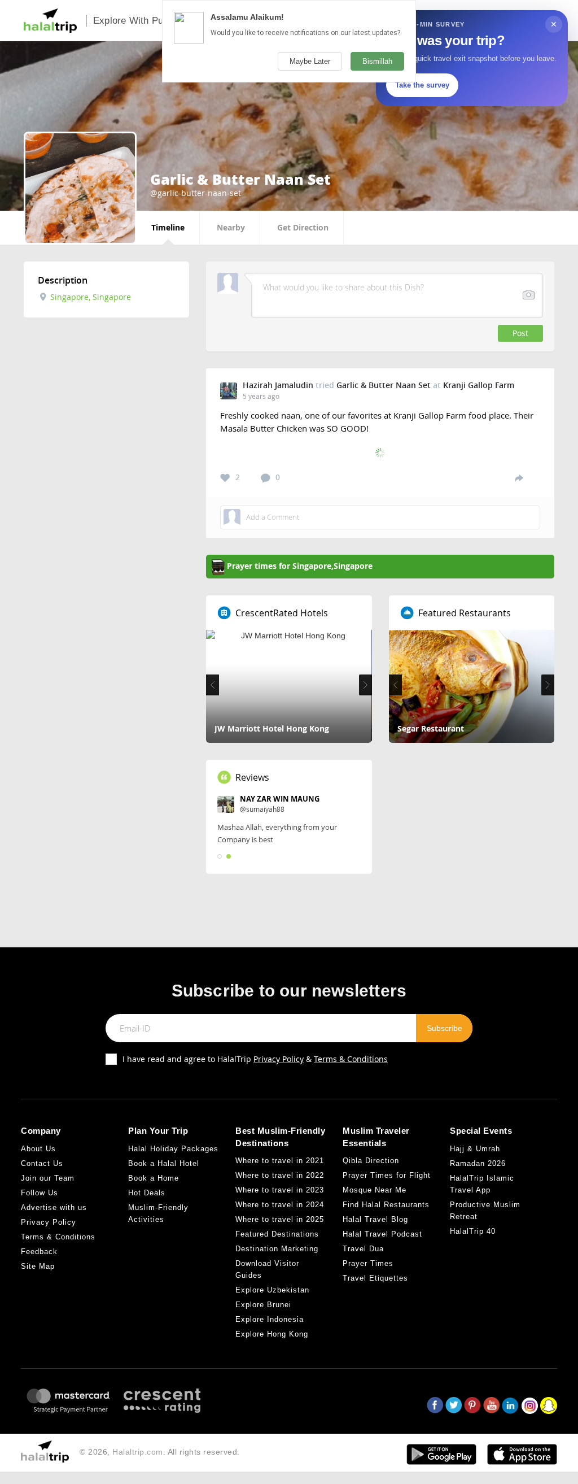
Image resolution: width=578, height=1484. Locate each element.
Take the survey (422, 85)
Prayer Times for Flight (387, 1175)
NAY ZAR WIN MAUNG (279, 799)
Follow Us (39, 1193)
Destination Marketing (276, 1248)
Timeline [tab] (168, 227)
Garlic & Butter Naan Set (383, 385)
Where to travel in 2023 (279, 1190)
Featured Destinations (277, 1234)
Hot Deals (146, 1193)
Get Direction (303, 227)
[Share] (519, 477)
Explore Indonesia (269, 1319)
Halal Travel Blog (375, 1219)
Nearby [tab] (231, 227)
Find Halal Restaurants (386, 1204)
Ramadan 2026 (478, 1163)
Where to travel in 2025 (279, 1219)
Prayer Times (368, 1263)
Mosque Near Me (374, 1190)
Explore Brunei (263, 1304)
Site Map (38, 1266)
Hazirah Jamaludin (278, 385)
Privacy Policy (278, 1059)
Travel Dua (363, 1248)
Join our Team (48, 1178)
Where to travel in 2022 (279, 1175)
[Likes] (225, 478)
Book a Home (153, 1178)
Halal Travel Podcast (382, 1234)
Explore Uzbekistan (272, 1290)
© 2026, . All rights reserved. (160, 1451)
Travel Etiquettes (375, 1278)
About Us (38, 1148)
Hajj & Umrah (475, 1148)
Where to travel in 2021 (279, 1160)
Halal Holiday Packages (173, 1148)
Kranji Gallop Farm (478, 385)
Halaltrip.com (137, 1451)
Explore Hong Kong (271, 1334)
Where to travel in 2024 (279, 1204)
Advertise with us (54, 1207)
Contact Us (42, 1163)
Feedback (39, 1251)
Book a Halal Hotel (163, 1163)
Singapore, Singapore (89, 296)
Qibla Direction (371, 1160)
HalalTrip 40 (473, 1231)
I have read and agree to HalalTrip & (255, 1059)
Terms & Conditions (351, 1059)
